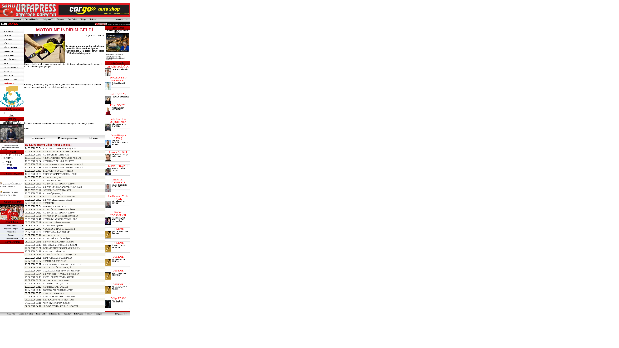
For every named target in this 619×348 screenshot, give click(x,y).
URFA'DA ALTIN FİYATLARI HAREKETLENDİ (63, 164)
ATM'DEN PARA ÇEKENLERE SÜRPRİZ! (60, 216)
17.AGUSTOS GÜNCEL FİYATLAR (58, 171)
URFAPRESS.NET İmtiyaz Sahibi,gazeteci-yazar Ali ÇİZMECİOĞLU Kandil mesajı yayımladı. (115, 57)
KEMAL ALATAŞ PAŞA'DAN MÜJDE (59, 197)
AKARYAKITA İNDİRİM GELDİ (56, 222)
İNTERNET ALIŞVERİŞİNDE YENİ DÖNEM (61, 248)
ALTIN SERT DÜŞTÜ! (52, 177)
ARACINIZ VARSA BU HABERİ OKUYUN (61, 151)
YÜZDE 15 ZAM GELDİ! (53, 293)
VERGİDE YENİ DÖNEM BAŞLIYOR (59, 229)
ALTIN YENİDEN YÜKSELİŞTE (56, 238)
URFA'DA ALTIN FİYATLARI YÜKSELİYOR (62, 264)
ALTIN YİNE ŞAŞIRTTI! (53, 226)
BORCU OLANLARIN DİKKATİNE (58, 290)
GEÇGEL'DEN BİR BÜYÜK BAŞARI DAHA (61, 271)
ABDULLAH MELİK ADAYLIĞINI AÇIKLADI (62, 158)
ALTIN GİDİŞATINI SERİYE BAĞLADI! (60, 219)
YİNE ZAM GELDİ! (51, 235)
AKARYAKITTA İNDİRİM (54, 251)
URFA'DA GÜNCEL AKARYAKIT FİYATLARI (62, 187)
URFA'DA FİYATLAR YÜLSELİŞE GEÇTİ (60, 306)
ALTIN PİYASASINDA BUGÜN (56, 303)
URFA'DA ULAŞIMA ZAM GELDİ (57, 200)
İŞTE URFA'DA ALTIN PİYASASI (57, 190)
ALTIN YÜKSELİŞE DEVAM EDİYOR (59, 184)
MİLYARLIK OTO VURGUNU (56, 280)
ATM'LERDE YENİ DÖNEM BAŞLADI (59, 148)
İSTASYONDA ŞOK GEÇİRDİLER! (58, 258)
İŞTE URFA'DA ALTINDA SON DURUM (60, 245)
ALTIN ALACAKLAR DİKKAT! (56, 232)
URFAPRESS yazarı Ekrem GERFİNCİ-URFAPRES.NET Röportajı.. (10, 147)
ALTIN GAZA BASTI (52, 180)
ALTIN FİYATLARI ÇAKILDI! (55, 284)
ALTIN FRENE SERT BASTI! (55, 261)
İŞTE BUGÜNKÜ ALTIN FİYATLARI (58, 300)
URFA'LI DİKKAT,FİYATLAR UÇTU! (58, 277)
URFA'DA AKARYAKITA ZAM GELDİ (59, 296)
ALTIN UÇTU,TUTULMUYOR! (56, 155)
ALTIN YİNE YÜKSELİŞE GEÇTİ (57, 267)
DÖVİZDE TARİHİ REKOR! (54, 206)
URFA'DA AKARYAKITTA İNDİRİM (58, 242)
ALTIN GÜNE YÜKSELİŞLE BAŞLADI (59, 255)
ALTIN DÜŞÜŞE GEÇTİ (53, 193)
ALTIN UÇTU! (49, 203)
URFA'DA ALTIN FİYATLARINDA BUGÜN (61, 274)
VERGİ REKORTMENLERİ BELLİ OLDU (60, 174)
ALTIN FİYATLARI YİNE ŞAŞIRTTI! (58, 161)
